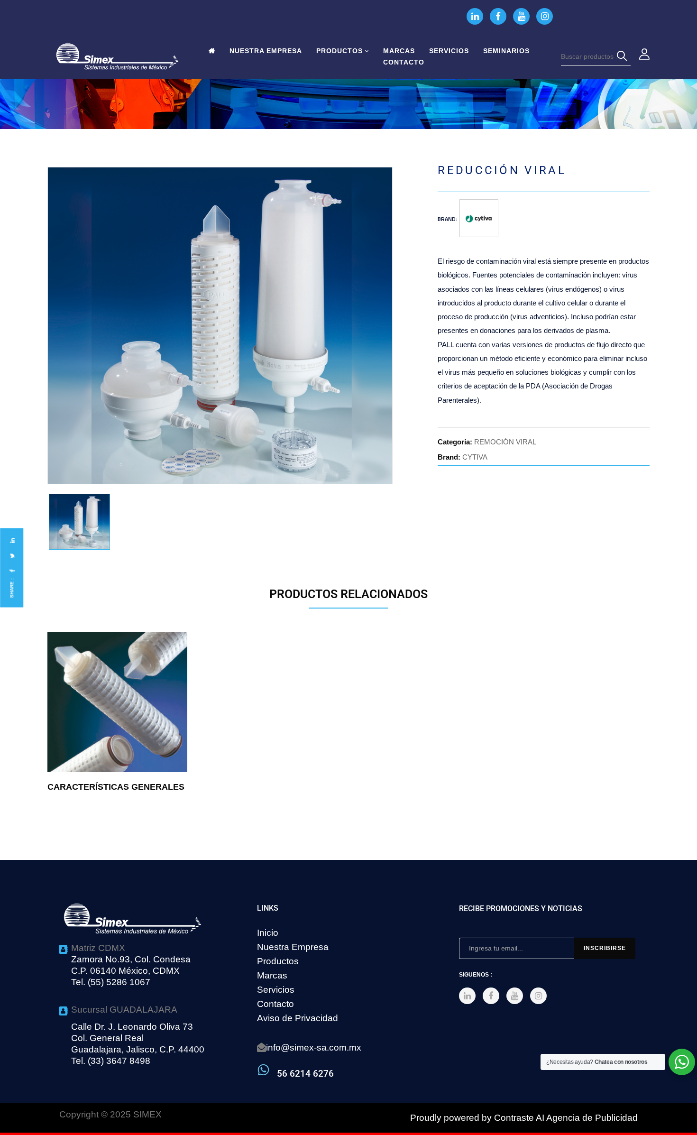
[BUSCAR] (623, 56)
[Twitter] (12, 555)
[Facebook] (12, 570)
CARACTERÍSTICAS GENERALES (115, 787)
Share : (11, 588)
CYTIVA (474, 457)
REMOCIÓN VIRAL (505, 442)
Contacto (275, 1004)
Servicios (275, 990)
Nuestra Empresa (293, 947)
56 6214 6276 (305, 1073)
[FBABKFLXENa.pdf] (79, 522)
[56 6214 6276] (263, 1069)
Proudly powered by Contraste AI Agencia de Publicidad (524, 1118)
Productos (278, 961)
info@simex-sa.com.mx (313, 1047)
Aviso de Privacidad (297, 1018)
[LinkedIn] (12, 540)
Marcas (272, 975)
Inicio (267, 933)
